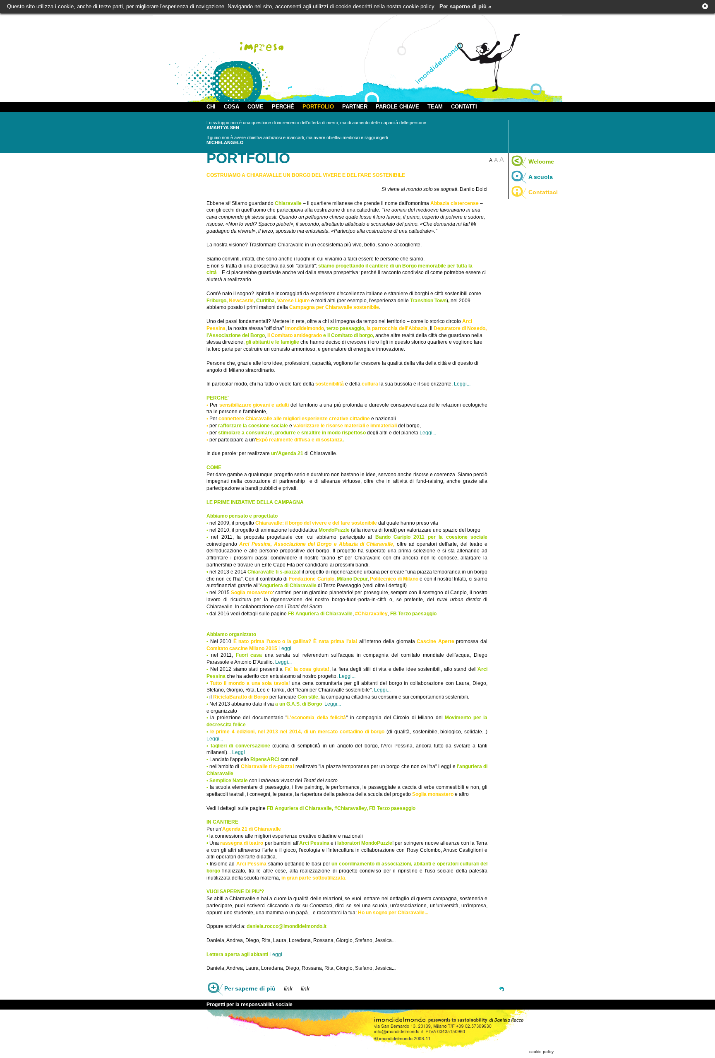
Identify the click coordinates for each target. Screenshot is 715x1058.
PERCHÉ (283, 107)
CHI (211, 107)
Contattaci (543, 192)
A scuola (540, 177)
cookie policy (541, 1051)
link (288, 988)
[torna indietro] (501, 988)
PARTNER (354, 107)
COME (255, 107)
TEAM (435, 107)
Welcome (541, 161)
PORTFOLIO (318, 107)
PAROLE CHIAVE (397, 107)
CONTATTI (464, 107)
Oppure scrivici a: (236, 926)
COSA (231, 107)
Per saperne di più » (465, 6)
